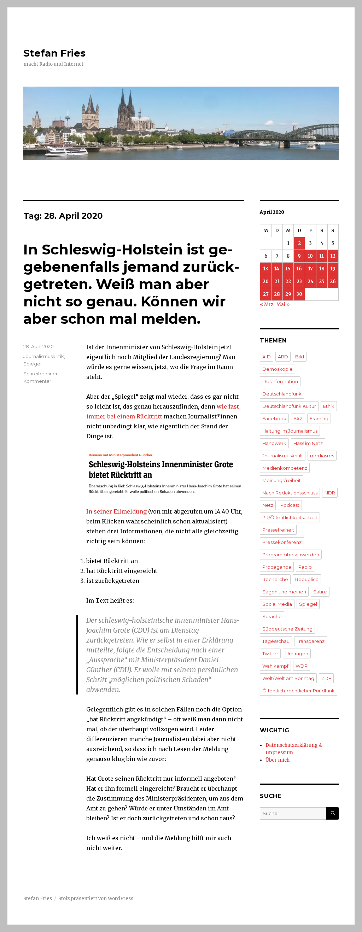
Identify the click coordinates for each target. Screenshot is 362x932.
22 (288, 282)
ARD (283, 356)
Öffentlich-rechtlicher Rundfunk (298, 690)
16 (299, 269)
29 (288, 294)
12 (333, 256)
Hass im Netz (308, 443)
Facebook (274, 418)
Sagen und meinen (284, 591)
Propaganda (276, 567)
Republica (307, 579)
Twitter (270, 653)
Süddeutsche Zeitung (287, 629)
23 (299, 282)
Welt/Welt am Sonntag (288, 678)
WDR (302, 666)
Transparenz (311, 641)
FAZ (298, 418)
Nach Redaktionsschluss (289, 493)
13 (265, 269)
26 (333, 282)
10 (310, 256)
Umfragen (296, 653)
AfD (266, 356)
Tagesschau (276, 641)
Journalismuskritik (43, 356)
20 (266, 282)
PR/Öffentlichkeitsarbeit (289, 517)
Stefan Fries (54, 53)
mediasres (322, 455)
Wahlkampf (275, 666)
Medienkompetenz (284, 468)
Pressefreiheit (278, 530)
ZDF (326, 678)
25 (322, 282)
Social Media (277, 604)
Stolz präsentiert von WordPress (95, 899)
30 (299, 294)
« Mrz (266, 304)
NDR (330, 493)
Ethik (328, 406)
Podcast (289, 505)
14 (276, 269)
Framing (319, 418)
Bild (299, 356)
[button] (165, 474)
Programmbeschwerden (290, 554)
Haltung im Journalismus (289, 431)
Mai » (283, 304)
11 (322, 256)
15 (288, 269)
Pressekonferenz (282, 542)
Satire (320, 591)
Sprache (272, 616)
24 (311, 282)
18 (322, 269)
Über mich (277, 760)
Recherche (275, 579)
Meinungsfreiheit (281, 480)
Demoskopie (277, 369)
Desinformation (280, 381)
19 (333, 269)
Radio (305, 567)
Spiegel (32, 364)
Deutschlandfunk (282, 394)
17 (310, 269)
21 (276, 282)
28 (277, 294)
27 (266, 294)
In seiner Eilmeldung (116, 511)
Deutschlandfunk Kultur (289, 406)
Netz (267, 505)
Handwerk (274, 443)
